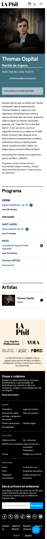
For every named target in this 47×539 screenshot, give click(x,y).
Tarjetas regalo (29, 423)
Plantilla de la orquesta (12, 444)
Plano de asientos (31, 413)
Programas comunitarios (8, 476)
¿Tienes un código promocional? (22, 78)
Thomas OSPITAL (11, 260)
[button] (41, 4)
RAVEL (5, 241)
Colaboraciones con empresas (32, 476)
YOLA (4, 471)
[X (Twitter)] (10, 516)
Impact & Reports (16, 527)
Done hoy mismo (10, 395)
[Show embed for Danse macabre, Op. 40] (27, 229)
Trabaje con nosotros (32, 454)
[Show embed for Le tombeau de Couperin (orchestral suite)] (41, 245)
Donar (4, 467)
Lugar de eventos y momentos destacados (31, 447)
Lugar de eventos (30, 409)
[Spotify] (34, 516)
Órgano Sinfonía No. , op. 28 (15, 205)
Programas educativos (32, 471)
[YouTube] (28, 516)
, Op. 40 (13, 229)
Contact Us (5, 527)
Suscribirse (36, 505)
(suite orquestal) (15, 247)
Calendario (7, 409)
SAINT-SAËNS (9, 224)
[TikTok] (22, 516)
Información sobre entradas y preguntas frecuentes (11, 416)
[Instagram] (16, 516)
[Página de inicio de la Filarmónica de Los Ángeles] (10, 4)
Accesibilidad (8, 427)
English (16, 536)
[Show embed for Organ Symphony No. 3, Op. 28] (31, 205)
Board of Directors (27, 527)
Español (28, 536)
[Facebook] (4, 516)
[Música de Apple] (40, 516)
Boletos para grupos (11, 423)
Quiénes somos (9, 440)
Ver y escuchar (29, 440)
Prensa (5, 454)
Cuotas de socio (30, 467)
